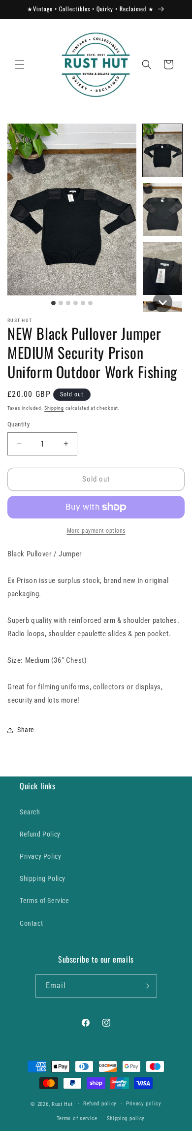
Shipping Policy (42, 878)
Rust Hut (62, 1103)
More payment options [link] (96, 530)
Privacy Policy (40, 856)
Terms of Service (44, 901)
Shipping (54, 408)
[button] (20, 64)
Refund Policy (40, 834)
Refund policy (100, 1103)
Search (30, 812)
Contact (31, 923)
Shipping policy (126, 1118)
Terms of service (77, 1118)
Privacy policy (143, 1103)
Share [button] (25, 730)
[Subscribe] (146, 986)
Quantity (18, 424)
